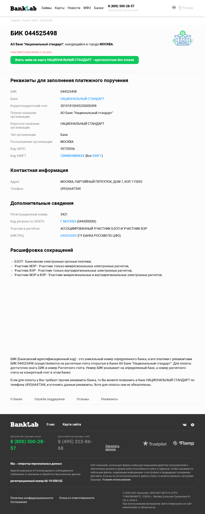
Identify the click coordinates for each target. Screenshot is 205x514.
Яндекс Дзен (193, 425)
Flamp (184, 443)
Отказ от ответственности (76, 498)
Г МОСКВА (68, 221)
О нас (50, 424)
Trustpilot (155, 443)
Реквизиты (109, 399)
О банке (16, 399)
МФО (87, 8)
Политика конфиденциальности (31, 498)
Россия (187, 8)
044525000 (68, 236)
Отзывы (83, 399)
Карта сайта (72, 424)
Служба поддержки (49, 399)
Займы (46, 8)
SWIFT (97, 156)
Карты (59, 8)
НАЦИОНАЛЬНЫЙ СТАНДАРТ (82, 99)
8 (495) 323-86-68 (75, 445)
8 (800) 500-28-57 (27, 445)
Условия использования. (116, 479)
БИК (34, 20)
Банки (98, 8)
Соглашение (18, 502)
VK (185, 425)
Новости (74, 8)
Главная (15, 20)
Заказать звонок (112, 448)
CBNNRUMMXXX (72, 156)
